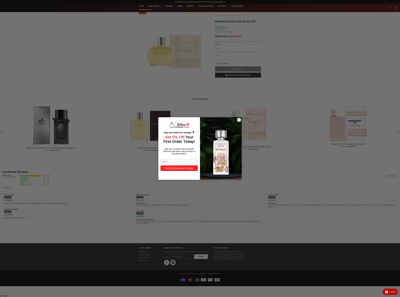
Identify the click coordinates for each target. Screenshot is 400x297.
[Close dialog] (239, 120)
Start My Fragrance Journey (179, 168)
